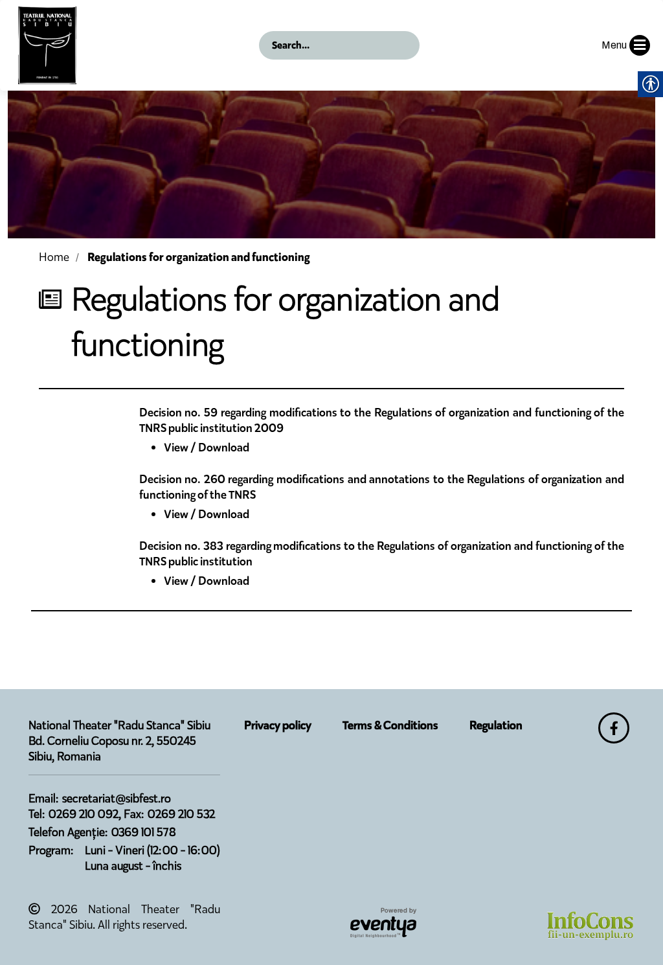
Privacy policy (277, 725)
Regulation (496, 725)
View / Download (206, 447)
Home (54, 257)
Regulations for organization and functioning (198, 257)
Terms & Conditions (390, 725)
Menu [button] (614, 45)
